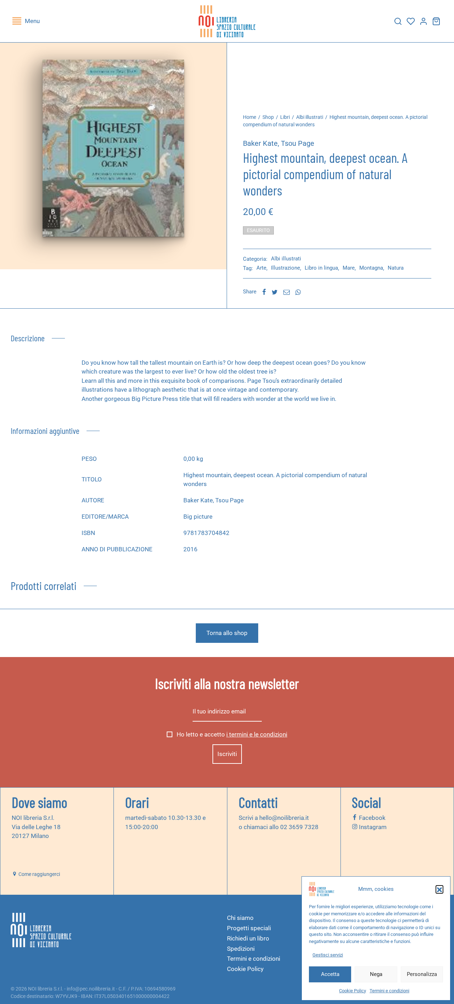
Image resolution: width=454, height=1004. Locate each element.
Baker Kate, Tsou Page (278, 143)
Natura (396, 268)
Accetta (330, 974)
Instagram (372, 826)
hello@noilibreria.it (284, 817)
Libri (285, 117)
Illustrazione (285, 268)
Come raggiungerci (38, 874)
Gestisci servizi (327, 955)
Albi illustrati (309, 117)
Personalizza (422, 974)
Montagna (371, 268)
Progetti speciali (249, 928)
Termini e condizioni (389, 990)
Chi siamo (240, 917)
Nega (376, 974)
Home (249, 117)
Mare (349, 268)
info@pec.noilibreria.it (91, 989)
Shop (268, 117)
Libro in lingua (321, 268)
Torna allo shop (227, 632)
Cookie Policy (352, 990)
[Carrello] (436, 21)
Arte (261, 268)
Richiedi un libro (248, 938)
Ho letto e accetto (231, 734)
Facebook (372, 817)
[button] (439, 889)
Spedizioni (241, 948)
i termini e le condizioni (256, 734)
